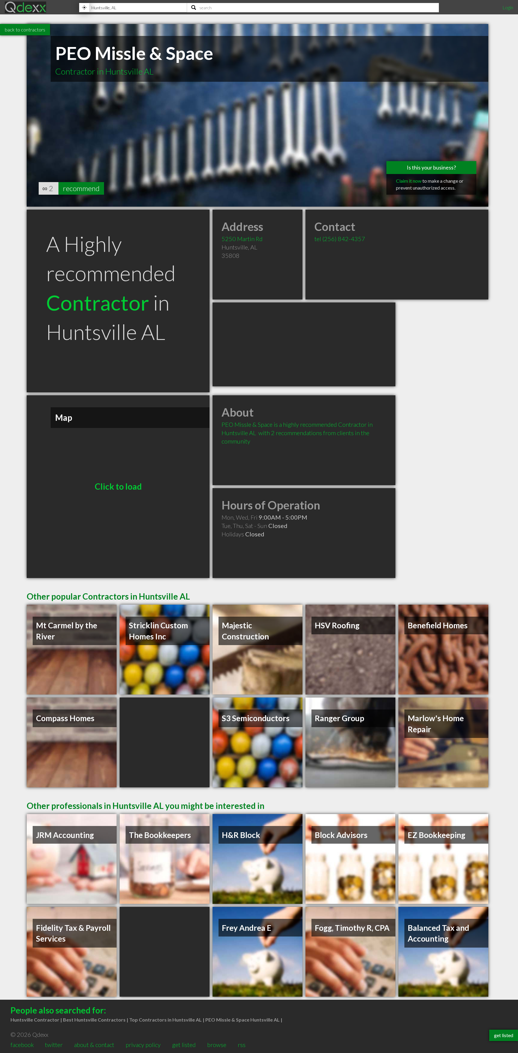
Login (507, 7)
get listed (184, 1044)
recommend (81, 188)
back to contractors (25, 29)
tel (339, 238)
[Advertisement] (304, 344)
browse (216, 1044)
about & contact (94, 1044)
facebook (22, 1044)
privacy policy (143, 1044)
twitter (54, 1044)
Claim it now (408, 181)
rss (242, 1044)
